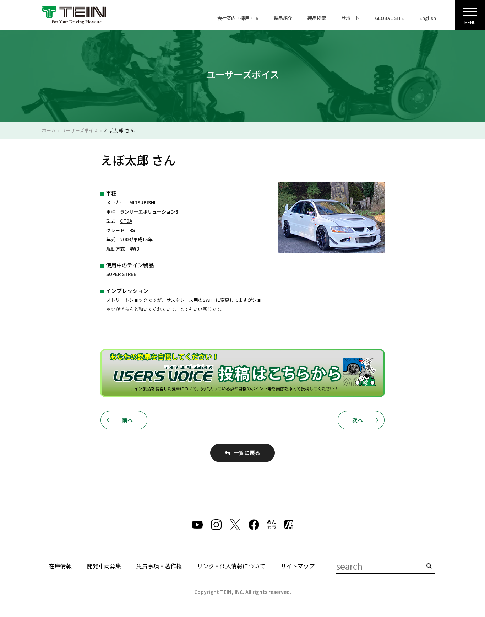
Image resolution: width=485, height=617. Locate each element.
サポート (350, 18)
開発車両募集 (104, 566)
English (427, 18)
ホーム (49, 130)
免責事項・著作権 (159, 566)
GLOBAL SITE (389, 18)
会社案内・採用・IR (237, 18)
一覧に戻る (247, 452)
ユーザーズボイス (79, 130)
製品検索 (316, 18)
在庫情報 (60, 566)
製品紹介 (283, 18)
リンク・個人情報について (231, 566)
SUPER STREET (123, 274)
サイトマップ (297, 566)
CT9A (126, 221)
